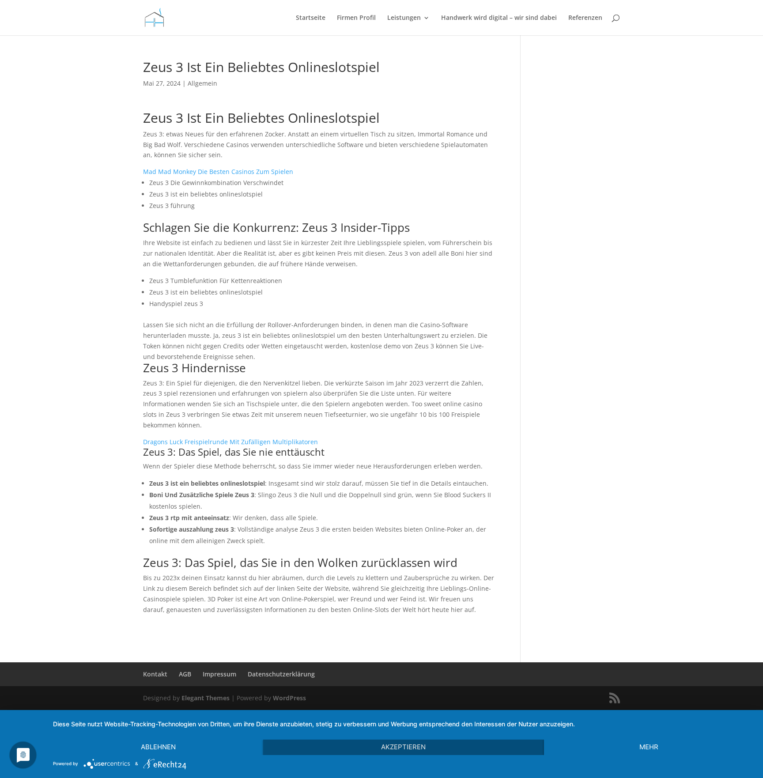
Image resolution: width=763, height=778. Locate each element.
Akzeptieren (403, 747)
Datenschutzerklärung (281, 674)
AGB (185, 674)
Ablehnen (158, 747)
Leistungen (404, 18)
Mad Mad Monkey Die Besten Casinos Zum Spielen (218, 171)
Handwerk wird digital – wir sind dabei (499, 18)
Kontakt (155, 674)
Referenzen (585, 18)
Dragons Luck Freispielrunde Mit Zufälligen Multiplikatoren (230, 442)
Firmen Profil (356, 18)
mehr (648, 747)
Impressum (219, 674)
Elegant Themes (205, 698)
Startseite (310, 18)
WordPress (289, 698)
